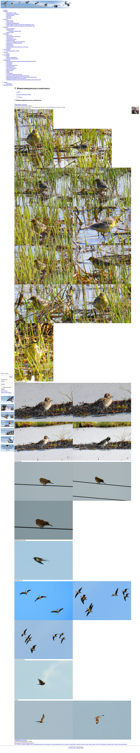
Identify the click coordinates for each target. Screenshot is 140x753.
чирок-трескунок (123, 744)
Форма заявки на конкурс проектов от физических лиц (20, 24)
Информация (7, 60)
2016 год (19, 744)
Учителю (8, 48)
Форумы (6, 52)
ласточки (66, 744)
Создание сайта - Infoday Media (76, 747)
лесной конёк (72, 744)
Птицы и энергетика (11, 57)
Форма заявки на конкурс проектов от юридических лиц (20, 25)
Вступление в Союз (11, 12)
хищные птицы (110, 744)
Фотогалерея (7, 49)
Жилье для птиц (10, 69)
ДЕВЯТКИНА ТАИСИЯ (20, 104)
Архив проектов (10, 28)
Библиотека (9, 62)
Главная (5, 10)
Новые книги (9, 70)
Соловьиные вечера (11, 39)
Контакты (8, 18)
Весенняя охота (10, 66)
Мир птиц (8, 16)
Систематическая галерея (12, 50)
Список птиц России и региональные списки (17, 75)
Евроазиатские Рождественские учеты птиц (17, 46)
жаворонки (48, 744)
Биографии (9, 64)
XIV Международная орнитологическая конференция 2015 (21, 61)
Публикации (9, 73)
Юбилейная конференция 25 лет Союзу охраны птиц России (21, 77)
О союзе (6, 11)
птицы (83, 744)
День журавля (9, 45)
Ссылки (5, 82)
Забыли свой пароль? (6, 392)
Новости (6, 19)
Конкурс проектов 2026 (12, 58)
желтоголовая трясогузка (57, 744)
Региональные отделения (12, 14)
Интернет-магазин (8, 85)
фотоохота (103, 744)
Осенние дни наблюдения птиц (14, 43)
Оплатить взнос (10, 15)
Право (8, 71)
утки (99, 744)
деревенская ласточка (39, 744)
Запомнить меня (7, 387)
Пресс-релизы (9, 22)
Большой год (9, 44)
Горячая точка (9, 20)
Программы (6, 54)
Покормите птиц (10, 40)
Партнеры (8, 83)
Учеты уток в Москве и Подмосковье (15, 41)
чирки (116, 744)
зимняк (28, 744)
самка (90, 744)
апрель (24, 744)
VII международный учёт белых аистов (16, 78)
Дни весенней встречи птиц (13, 36)
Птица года (9, 35)
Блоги (7, 53)
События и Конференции (12, 23)
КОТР (7, 56)
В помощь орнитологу (12, 65)
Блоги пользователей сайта (24, 94)
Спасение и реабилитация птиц (14, 74)
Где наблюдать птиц (11, 67)
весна (31, 744)
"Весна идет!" (9, 37)
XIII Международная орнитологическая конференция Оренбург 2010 (23, 79)
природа (78, 744)
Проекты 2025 (9, 29)
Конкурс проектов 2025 (15, 31)
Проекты (6, 27)
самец (86, 744)
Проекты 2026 (9, 32)
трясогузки (94, 744)
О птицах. (19, 97)
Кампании (6, 33)
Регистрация (4, 390)
